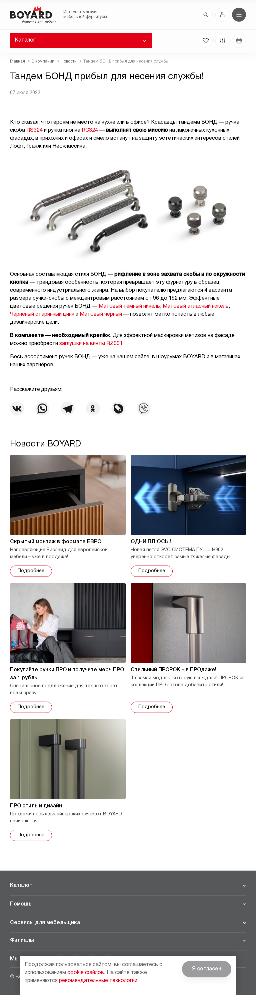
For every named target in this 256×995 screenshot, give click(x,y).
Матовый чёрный (101, 314)
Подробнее (31, 571)
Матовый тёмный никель (129, 306)
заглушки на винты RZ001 (91, 343)
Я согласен (206, 969)
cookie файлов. (86, 972)
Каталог (25, 40)
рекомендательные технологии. (99, 980)
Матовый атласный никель (196, 306)
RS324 (34, 130)
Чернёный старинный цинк (42, 314)
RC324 (90, 130)
